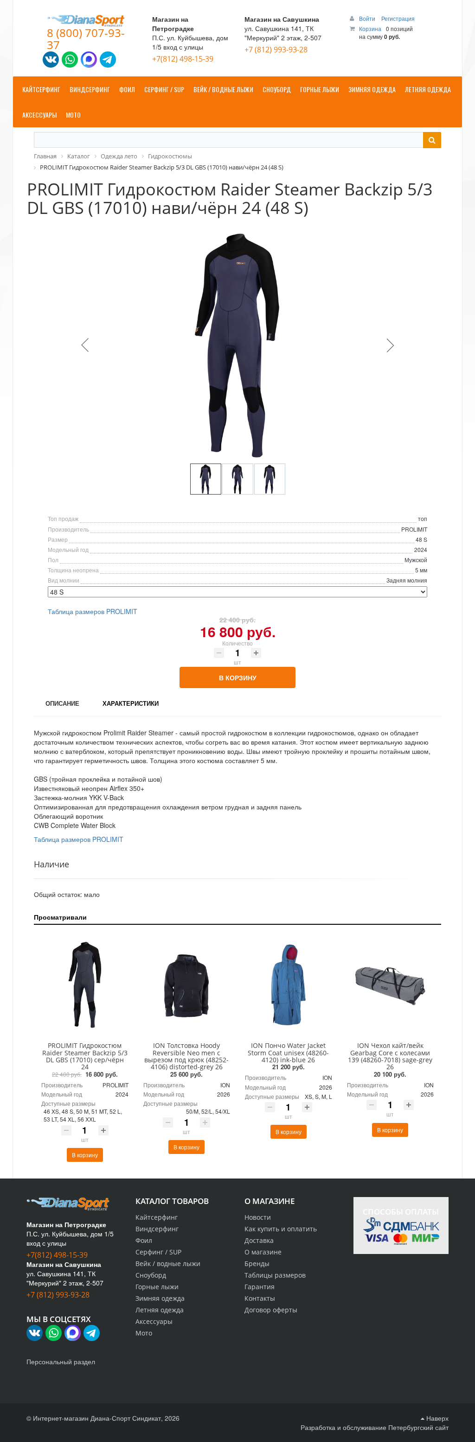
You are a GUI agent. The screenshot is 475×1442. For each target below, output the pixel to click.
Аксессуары (154, 1321)
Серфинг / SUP (158, 1252)
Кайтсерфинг (156, 1217)
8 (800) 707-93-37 (86, 38)
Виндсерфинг (157, 1228)
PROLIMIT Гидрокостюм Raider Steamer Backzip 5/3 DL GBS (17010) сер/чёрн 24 (85, 1056)
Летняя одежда (159, 1309)
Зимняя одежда (160, 1298)
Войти (368, 18)
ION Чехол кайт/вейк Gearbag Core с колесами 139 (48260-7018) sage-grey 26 (390, 1056)
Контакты (259, 1298)
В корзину (238, 677)
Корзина (370, 28)
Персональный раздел (60, 1361)
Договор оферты (270, 1309)
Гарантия (259, 1286)
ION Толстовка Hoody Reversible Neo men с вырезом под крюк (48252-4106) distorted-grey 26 (186, 1056)
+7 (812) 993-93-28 (276, 49)
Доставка (259, 1240)
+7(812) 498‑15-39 (182, 59)
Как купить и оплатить (280, 1228)
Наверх (436, 1418)
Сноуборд (150, 1275)
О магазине (263, 1252)
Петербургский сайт (418, 1427)
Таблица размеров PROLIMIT (92, 611)
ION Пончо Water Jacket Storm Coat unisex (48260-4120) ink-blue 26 (288, 1052)
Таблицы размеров (275, 1275)
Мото (143, 1333)
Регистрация (398, 18)
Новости (257, 1217)
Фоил (143, 1240)
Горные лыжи (157, 1286)
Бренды (257, 1263)
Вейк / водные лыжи (167, 1263)
